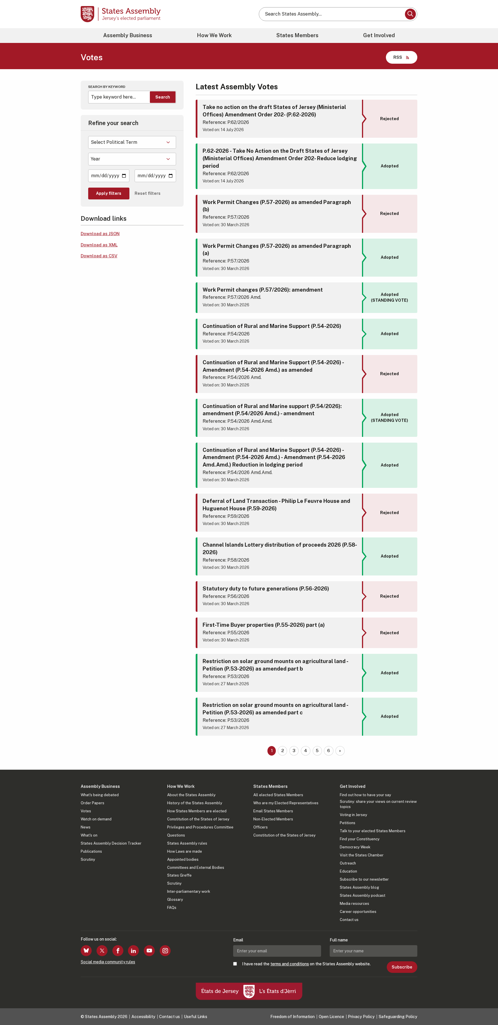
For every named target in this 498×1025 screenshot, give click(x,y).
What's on (89, 835)
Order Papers (92, 803)
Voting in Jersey (353, 815)
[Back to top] (484, 1005)
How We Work (214, 35)
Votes (86, 811)
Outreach (348, 863)
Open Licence (331, 1016)
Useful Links (195, 1016)
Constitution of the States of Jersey (198, 819)
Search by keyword (106, 87)
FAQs (171, 907)
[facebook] (117, 950)
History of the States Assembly (194, 803)
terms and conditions (289, 964)
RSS (397, 57)
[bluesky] (86, 950)
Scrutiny (88, 859)
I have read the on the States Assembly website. (306, 964)
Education (348, 871)
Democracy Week (355, 847)
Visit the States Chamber (362, 855)
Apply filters (108, 193)
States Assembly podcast (362, 895)
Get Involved (379, 35)
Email (238, 940)
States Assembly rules (187, 843)
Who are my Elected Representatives (285, 803)
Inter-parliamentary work (188, 891)
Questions (176, 835)
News (85, 827)
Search (162, 97)
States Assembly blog (359, 887)
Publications (91, 851)
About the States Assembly (191, 795)
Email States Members (273, 811)
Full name (339, 940)
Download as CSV (99, 255)
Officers (260, 827)
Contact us (349, 920)
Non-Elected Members (273, 819)
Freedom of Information (292, 1016)
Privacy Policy (361, 1016)
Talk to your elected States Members (372, 831)
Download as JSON (100, 233)
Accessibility (143, 1016)
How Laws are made (184, 851)
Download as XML (99, 244)
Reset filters (148, 193)
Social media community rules (108, 962)
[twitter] (102, 950)
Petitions (347, 823)
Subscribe (402, 967)
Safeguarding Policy (398, 1016)
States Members (297, 35)
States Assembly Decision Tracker (111, 843)
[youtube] (149, 950)
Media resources (354, 903)
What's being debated (100, 795)
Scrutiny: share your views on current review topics (378, 804)
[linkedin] (133, 950)
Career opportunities (358, 911)
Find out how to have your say (365, 795)
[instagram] (165, 950)
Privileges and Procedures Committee (200, 827)
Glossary (175, 899)
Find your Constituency (360, 839)
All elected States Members (278, 795)
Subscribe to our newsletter (364, 879)
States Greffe (179, 875)
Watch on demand (96, 819)
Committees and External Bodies (195, 867)
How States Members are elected (197, 811)
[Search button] (410, 14)
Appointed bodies (183, 859)
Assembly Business (127, 35)
